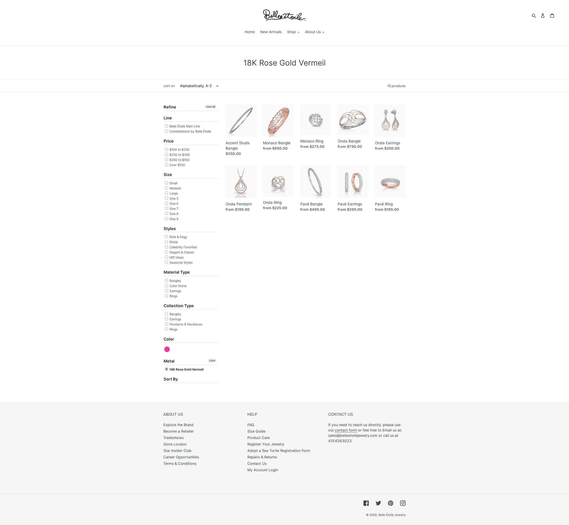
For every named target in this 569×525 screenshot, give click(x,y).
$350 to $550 (179, 160)
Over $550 (177, 165)
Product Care (258, 437)
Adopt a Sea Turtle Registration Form (278, 450)
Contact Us (256, 463)
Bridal (173, 242)
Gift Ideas (176, 257)
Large (173, 193)
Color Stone (177, 286)
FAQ (250, 425)
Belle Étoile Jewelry (392, 515)
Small (173, 183)
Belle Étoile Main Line (184, 126)
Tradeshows (173, 437)
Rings (173, 296)
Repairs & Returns (262, 457)
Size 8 (173, 214)
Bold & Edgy (178, 237)
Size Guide (256, 431)
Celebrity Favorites (183, 247)
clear (212, 360)
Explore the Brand (178, 425)
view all (210, 106)
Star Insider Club (177, 450)
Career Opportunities (181, 457)
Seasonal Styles (180, 262)
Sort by (169, 86)
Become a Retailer (178, 431)
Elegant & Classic (181, 252)
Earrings (175, 291)
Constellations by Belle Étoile (190, 131)
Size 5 (173, 198)
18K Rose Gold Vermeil (186, 369)
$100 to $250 (179, 149)
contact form (346, 430)
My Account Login (262, 470)
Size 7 (173, 208)
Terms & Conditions (179, 463)
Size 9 (173, 219)
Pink (167, 349)
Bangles (175, 281)
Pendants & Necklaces (185, 324)
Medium (175, 188)
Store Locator (175, 444)
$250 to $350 (179, 154)
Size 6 (173, 203)
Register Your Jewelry (265, 444)
